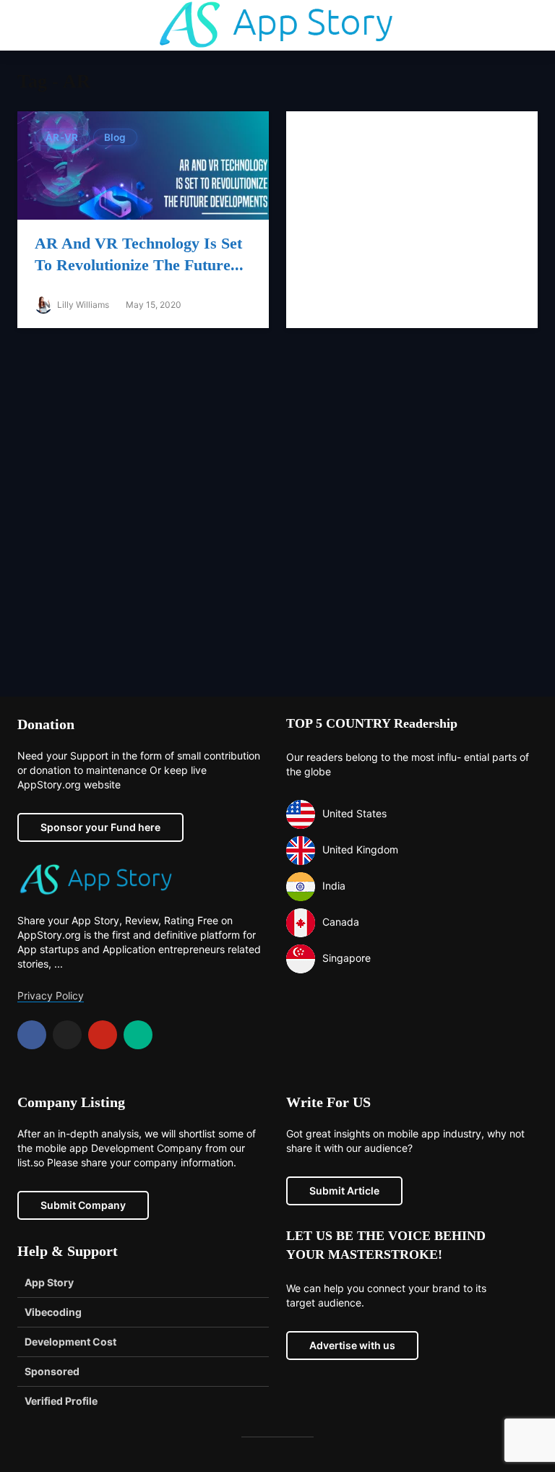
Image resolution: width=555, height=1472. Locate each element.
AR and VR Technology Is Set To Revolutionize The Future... (139, 254)
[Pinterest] (102, 1034)
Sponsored (52, 1371)
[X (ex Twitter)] (67, 1034)
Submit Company (83, 1205)
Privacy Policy (50, 995)
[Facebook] (31, 1034)
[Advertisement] (277, 519)
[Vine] (138, 1034)
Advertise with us (352, 1345)
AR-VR (62, 137)
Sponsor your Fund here (100, 827)
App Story (49, 1282)
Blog (115, 137)
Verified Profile (61, 1401)
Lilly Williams (82, 304)
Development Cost (70, 1341)
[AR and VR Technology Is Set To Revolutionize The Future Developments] (143, 164)
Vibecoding (53, 1312)
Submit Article (344, 1190)
